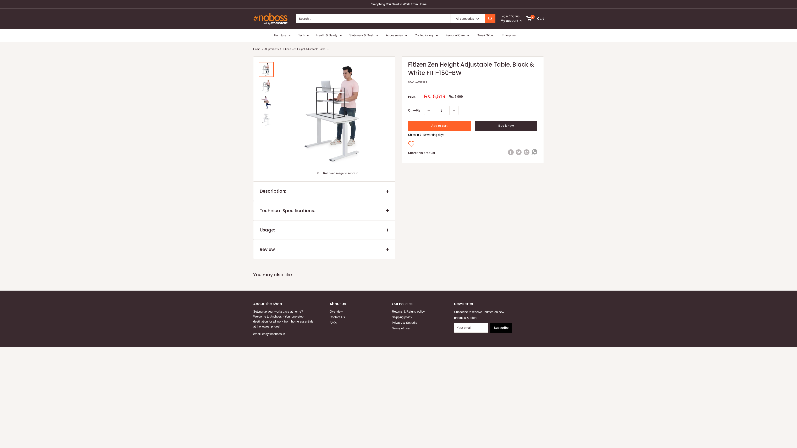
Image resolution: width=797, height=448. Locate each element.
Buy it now (506, 125)
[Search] (490, 18)
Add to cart (439, 125)
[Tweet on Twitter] (519, 152)
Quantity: (415, 110)
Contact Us (337, 317)
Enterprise (509, 35)
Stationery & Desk (361, 35)
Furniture (280, 35)
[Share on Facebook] (511, 152)
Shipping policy (402, 317)
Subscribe (501, 327)
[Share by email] (526, 152)
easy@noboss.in (273, 334)
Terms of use (401, 328)
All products (271, 49)
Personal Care (455, 35)
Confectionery (424, 35)
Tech (301, 35)
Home (256, 49)
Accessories (394, 35)
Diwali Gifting (485, 35)
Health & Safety (326, 35)
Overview (336, 311)
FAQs (333, 322)
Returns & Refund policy (408, 311)
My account (510, 20)
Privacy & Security (404, 322)
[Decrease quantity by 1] (428, 110)
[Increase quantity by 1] (454, 110)
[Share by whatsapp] (534, 153)
